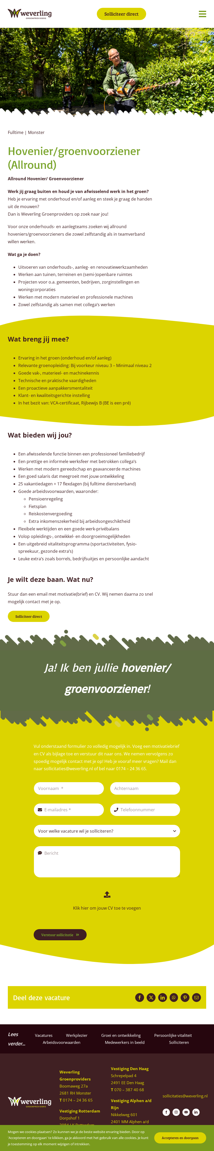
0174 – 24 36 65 (78, 1100)
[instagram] (176, 1112)
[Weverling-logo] (29, 11)
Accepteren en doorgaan (180, 1137)
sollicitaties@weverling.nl (185, 1095)
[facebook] (166, 1112)
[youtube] (186, 1112)
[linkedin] (196, 1112)
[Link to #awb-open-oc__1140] (202, 14)
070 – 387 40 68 (129, 1089)
